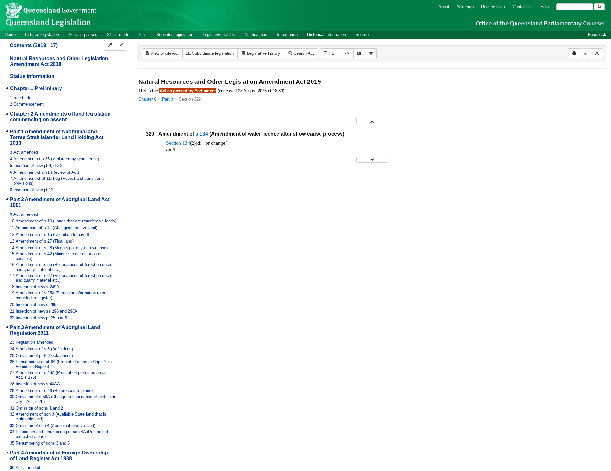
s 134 (201, 134)
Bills (143, 34)
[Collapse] (121, 45)
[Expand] (110, 45)
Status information (32, 76)
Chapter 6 (147, 99)
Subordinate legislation (212, 53)
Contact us (523, 6)
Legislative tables (219, 34)
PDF (332, 53)
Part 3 (167, 99)
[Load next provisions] (372, 159)
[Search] (599, 6)
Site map (465, 6)
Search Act (303, 53)
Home (10, 34)
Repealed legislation (174, 34)
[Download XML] (347, 53)
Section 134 (178, 143)
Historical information (326, 34)
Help (544, 6)
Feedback (597, 34)
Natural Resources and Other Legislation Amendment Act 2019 (59, 61)
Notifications (255, 34)
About (444, 6)
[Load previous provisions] (372, 121)
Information (287, 34)
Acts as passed (82, 34)
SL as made (118, 34)
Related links (493, 6)
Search (362, 34)
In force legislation (42, 34)
